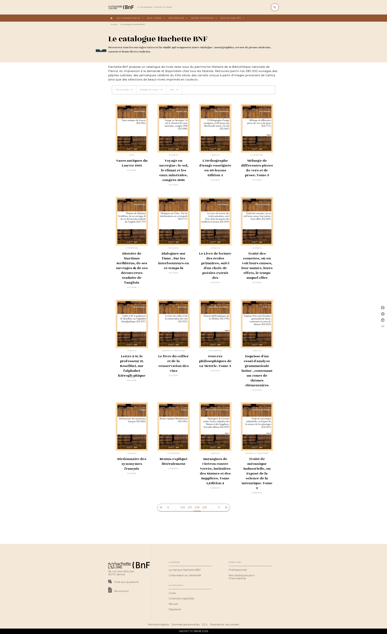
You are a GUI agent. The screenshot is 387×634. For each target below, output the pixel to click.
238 (197, 507)
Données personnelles (186, 624)
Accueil (114, 24)
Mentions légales (158, 624)
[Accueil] (121, 7)
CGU (205, 624)
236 (182, 507)
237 (190, 507)
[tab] (111, 18)
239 (204, 507)
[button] (124, 90)
